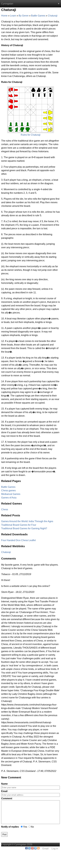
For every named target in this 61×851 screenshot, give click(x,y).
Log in (55, 848)
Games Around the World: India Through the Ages (27, 521)
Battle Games (8, 487)
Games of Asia (8, 497)
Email (4, 791)
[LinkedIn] (29, 848)
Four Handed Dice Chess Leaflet (18, 540)
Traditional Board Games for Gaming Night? (24, 528)
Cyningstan (7, 3)
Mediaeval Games (10, 494)
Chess (4, 509)
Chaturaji (6, 552)
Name (4, 784)
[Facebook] (26, 848)
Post (5, 834)
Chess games (8, 490)
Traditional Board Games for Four (18, 525)
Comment (6, 798)
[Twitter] (35, 848)
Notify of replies (10, 827)
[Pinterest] (32, 848)
